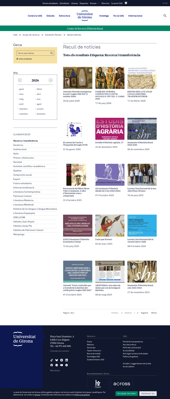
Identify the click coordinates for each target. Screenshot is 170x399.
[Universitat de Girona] (24, 339)
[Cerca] (165, 15)
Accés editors (128, 367)
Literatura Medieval (23, 205)
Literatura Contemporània (26, 192)
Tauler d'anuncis (94, 351)
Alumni (74, 3)
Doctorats (91, 348)
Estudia (51, 16)
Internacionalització (23, 188)
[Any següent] (50, 80)
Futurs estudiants (50, 3)
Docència (18, 145)
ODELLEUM (19, 217)
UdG (15, 35)
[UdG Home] (85, 16)
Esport (16, 179)
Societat (17, 162)
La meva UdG (117, 3)
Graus (89, 342)
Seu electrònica (129, 345)
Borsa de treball (93, 354)
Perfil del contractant (132, 348)
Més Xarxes (55, 371)
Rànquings (18, 234)
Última (154, 313)
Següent (144, 313)
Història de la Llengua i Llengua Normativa (35, 209)
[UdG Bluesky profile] (56, 360)
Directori (105, 3)
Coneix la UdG (35, 16)
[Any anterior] (19, 80)
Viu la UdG (118, 16)
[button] (51, 53)
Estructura (64, 16)
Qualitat (17, 171)
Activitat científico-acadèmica (29, 166)
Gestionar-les (148, 394)
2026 (35, 80)
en (166, 3)
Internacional (135, 16)
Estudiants (64, 3)
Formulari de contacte (59, 351)
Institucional (19, 149)
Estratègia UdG (93, 357)
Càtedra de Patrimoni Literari (28, 230)
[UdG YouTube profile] (61, 365)
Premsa (93, 3)
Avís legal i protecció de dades (135, 354)
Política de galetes (130, 357)
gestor (37, 395)
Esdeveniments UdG (95, 360)
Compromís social (22, 175)
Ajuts (16, 154)
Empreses (84, 3)
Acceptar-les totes (127, 394)
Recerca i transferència (25, 141)
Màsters (90, 345)
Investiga (104, 16)
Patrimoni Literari (22, 196)
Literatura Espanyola (24, 213)
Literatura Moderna (23, 200)
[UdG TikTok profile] (51, 360)
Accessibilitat (129, 351)
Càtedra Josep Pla (22, 226)
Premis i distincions (23, 158)
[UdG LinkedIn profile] (66, 360)
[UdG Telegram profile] (66, 365)
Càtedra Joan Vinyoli (23, 222)
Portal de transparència (133, 342)
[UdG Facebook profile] (51, 365)
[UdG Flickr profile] (56, 365)
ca (164, 3)
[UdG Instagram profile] (61, 360)
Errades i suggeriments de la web (137, 364)
